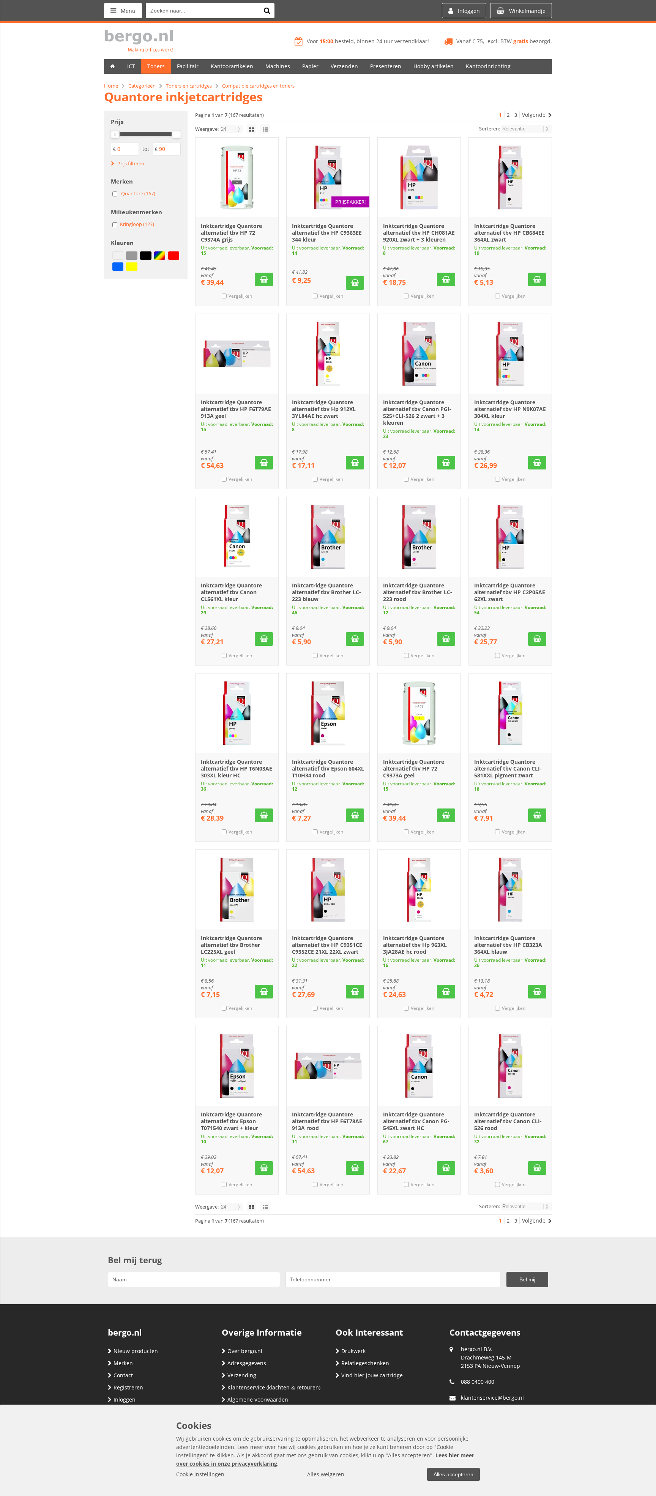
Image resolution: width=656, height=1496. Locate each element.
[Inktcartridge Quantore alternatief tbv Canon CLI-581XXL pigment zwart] (510, 713)
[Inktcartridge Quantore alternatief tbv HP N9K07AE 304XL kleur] (510, 354)
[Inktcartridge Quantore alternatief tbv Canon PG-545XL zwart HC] (419, 1066)
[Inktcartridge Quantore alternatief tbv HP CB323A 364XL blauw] (510, 889)
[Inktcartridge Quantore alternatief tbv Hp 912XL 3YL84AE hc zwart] (328, 354)
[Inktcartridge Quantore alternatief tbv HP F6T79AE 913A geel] (237, 354)
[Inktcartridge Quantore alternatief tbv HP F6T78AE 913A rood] (328, 1066)
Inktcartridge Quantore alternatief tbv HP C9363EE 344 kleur (327, 232)
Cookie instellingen (200, 1474)
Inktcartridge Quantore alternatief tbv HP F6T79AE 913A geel (236, 409)
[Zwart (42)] (145, 255)
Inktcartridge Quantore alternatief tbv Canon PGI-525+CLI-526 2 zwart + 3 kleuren (417, 412)
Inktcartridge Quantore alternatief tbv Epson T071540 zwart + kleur (231, 1121)
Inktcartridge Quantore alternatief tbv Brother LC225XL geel (231, 944)
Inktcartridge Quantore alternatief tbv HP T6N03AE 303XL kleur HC (236, 768)
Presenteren (385, 66)
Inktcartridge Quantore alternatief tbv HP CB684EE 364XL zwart (509, 232)
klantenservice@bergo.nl (492, 1397)
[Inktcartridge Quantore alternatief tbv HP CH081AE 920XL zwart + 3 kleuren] (419, 177)
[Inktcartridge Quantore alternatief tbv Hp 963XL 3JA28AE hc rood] (419, 889)
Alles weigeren (325, 1474)
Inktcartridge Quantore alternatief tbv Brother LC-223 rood (417, 592)
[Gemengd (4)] (159, 255)
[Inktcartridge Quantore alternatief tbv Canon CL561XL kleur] (237, 537)
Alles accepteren (453, 1474)
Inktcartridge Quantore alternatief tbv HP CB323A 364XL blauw (508, 944)
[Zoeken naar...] (266, 10)
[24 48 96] (232, 129)
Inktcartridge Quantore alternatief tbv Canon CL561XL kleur (231, 592)
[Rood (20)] (173, 255)
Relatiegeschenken (365, 1363)
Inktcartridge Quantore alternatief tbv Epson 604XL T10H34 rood (328, 768)
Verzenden (344, 66)
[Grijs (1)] (131, 255)
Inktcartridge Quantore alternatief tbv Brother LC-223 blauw (326, 592)
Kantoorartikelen (232, 66)
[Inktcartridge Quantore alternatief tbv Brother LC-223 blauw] (328, 537)
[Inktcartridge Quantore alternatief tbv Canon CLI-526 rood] (510, 1066)
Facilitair (188, 66)
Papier (310, 66)
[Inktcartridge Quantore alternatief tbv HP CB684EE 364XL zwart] (510, 177)
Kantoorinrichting (488, 66)
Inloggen (125, 1399)
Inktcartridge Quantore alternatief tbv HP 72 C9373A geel (413, 768)
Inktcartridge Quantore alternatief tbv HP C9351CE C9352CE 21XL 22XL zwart (327, 944)
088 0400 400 (477, 1381)
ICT (131, 66)
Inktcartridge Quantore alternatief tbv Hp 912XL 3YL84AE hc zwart (324, 409)
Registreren (128, 1387)
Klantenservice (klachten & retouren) (273, 1387)
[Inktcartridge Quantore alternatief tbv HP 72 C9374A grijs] (237, 177)
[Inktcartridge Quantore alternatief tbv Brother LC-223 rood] (419, 537)
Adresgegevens (246, 1363)
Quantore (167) (138, 193)
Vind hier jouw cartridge (372, 1375)
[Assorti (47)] (117, 255)
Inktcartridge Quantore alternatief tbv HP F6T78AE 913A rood (327, 1121)
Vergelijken (240, 296)
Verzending (241, 1375)
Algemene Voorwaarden (257, 1399)
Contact (123, 1375)
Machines (277, 66)
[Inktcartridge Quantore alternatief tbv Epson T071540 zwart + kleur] (237, 1066)
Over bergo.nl (244, 1351)
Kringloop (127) (137, 224)
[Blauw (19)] (117, 266)
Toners (156, 66)
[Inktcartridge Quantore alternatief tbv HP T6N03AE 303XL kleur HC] (237, 713)
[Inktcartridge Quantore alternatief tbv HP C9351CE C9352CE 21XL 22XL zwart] (328, 889)
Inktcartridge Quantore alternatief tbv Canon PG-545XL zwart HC (416, 1121)
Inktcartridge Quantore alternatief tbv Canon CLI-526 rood (508, 1121)
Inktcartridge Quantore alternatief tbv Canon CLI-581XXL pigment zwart (508, 768)
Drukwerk (353, 1351)
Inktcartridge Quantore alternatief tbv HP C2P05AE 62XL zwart (509, 592)
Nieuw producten (136, 1351)
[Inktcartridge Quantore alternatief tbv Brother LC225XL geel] (237, 889)
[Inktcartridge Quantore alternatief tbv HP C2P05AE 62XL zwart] (510, 537)
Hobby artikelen (433, 66)
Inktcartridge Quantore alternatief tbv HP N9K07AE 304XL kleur (510, 409)
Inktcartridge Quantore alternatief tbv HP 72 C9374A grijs (231, 232)
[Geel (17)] (131, 266)
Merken (123, 1363)
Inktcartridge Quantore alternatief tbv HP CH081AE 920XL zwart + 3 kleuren (419, 232)
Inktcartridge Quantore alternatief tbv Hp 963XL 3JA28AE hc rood (415, 944)
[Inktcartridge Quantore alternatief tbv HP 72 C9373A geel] (419, 713)
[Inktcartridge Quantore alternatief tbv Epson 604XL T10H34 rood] (328, 713)
